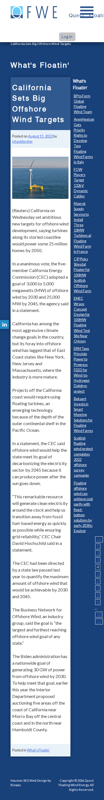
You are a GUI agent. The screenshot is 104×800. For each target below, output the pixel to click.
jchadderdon (22, 141)
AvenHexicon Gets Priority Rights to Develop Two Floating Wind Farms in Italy (84, 140)
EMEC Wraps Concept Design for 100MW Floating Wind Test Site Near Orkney (82, 319)
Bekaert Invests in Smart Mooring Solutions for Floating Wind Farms (83, 415)
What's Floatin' (38, 750)
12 (99, 614)
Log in (67, 36)
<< (99, 539)
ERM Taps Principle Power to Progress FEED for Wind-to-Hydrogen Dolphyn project (82, 369)
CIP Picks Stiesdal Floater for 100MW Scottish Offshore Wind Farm (82, 275)
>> (99, 621)
